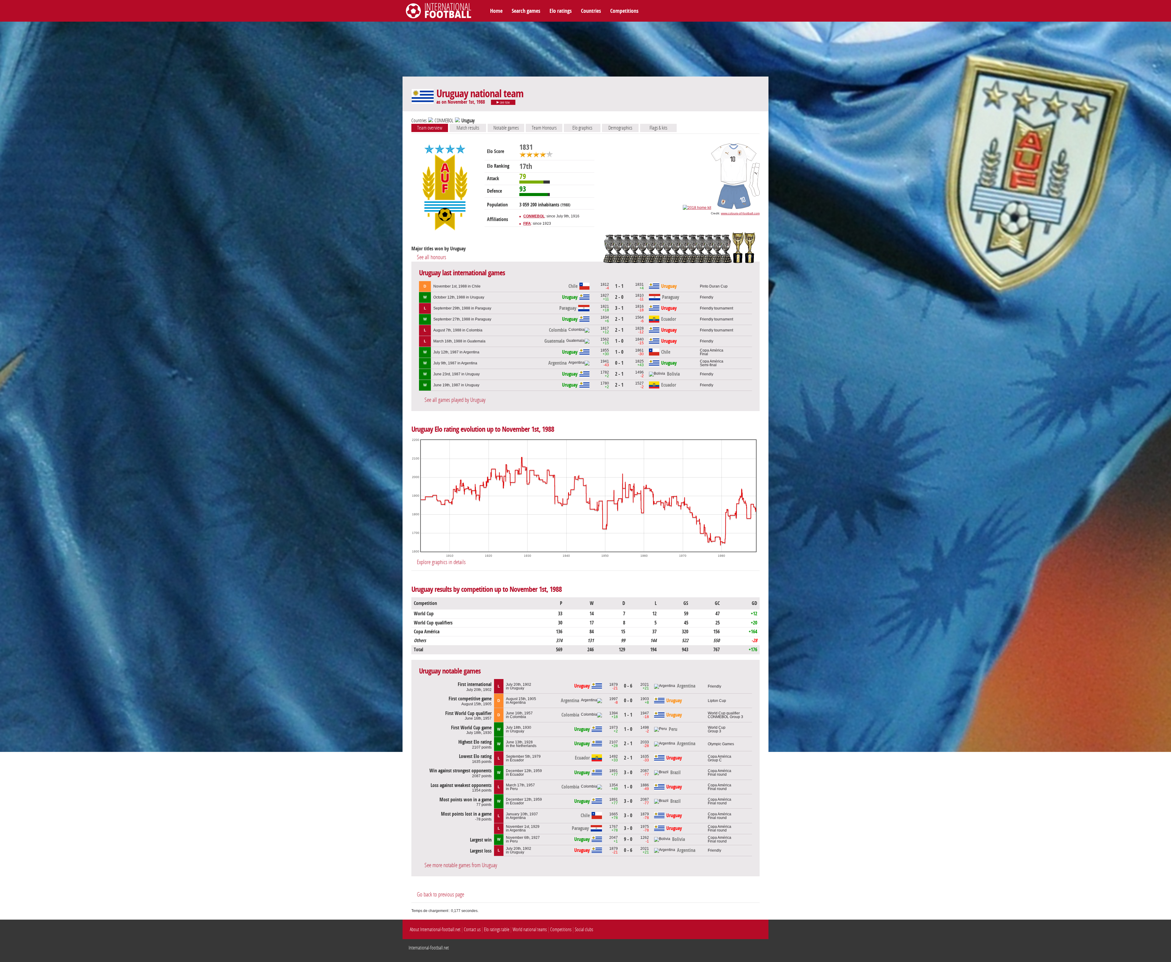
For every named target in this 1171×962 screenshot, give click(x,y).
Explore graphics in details (441, 562)
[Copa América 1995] (609, 262)
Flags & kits (658, 128)
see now (504, 102)
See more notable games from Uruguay (460, 865)
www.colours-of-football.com (740, 213)
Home (496, 11)
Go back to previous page (440, 894)
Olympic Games (721, 744)
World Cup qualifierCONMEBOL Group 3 (725, 715)
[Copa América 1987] (728, 262)
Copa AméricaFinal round (719, 773)
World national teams (530, 929)
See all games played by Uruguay (454, 399)
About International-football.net (435, 929)
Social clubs (584, 929)
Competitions (624, 11)
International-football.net (429, 948)
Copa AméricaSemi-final (711, 363)
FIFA (527, 223)
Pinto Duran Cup (714, 286)
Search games (526, 11)
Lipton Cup (717, 701)
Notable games (506, 128)
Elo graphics (582, 128)
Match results (468, 128)
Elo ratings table (496, 929)
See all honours (431, 257)
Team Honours (544, 128)
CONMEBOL (444, 120)
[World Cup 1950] (750, 262)
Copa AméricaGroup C (719, 758)
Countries (591, 11)
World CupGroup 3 (716, 729)
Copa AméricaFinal (711, 352)
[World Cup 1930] (738, 262)
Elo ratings (561, 11)
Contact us (472, 929)
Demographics (620, 128)
